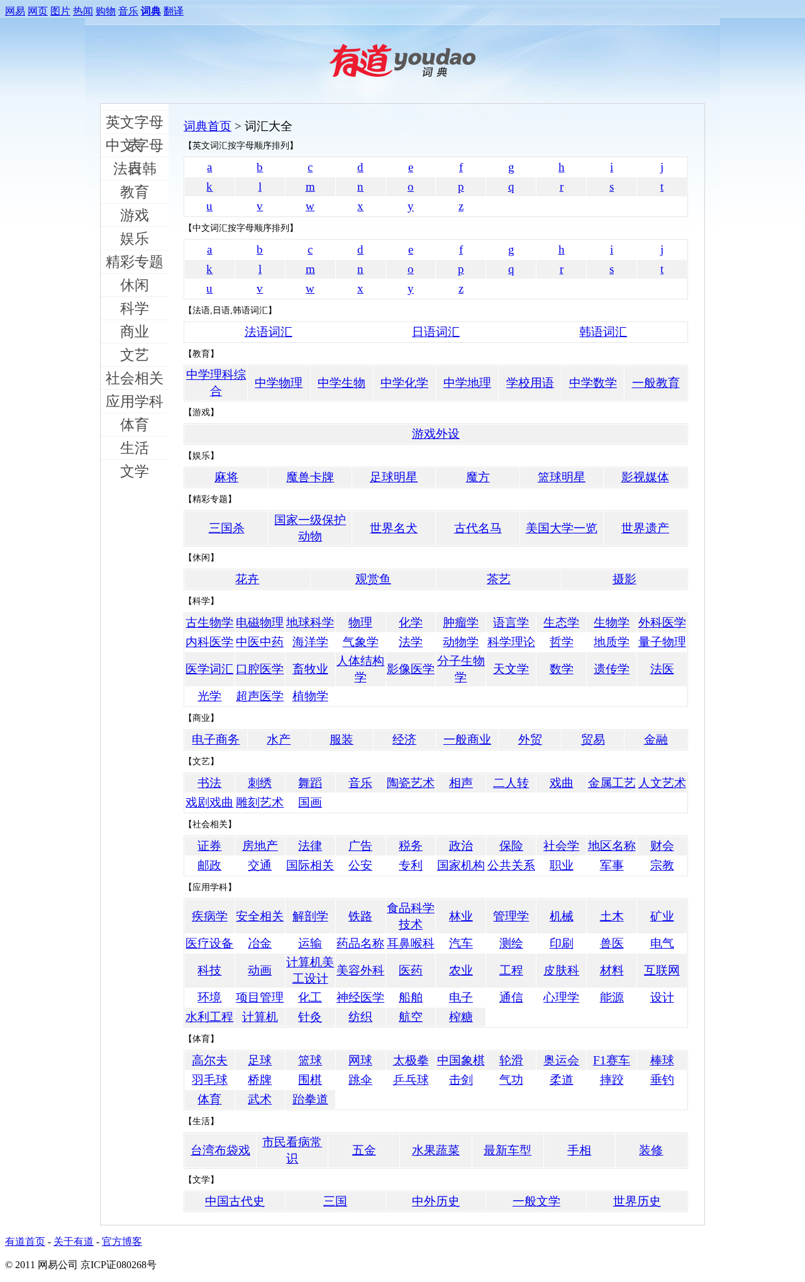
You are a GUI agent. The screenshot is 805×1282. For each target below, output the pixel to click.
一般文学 (536, 1201)
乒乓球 (411, 1079)
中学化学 (404, 382)
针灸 (310, 1016)
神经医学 (360, 997)
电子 (461, 997)
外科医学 (662, 622)
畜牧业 (310, 669)
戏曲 (562, 782)
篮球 (310, 1060)
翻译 (174, 11)
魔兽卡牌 (310, 477)
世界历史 (637, 1201)
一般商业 (467, 739)
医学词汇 (209, 669)
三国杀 (227, 528)
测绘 (511, 943)
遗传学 (612, 669)
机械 (562, 916)
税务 (411, 845)
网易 (15, 11)
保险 (511, 845)
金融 (656, 739)
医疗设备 (209, 943)
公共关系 (511, 865)
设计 (662, 997)
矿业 (662, 916)
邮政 (209, 865)
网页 (38, 11)
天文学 (511, 669)
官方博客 (122, 1241)
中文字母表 (135, 147)
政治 (461, 845)
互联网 (662, 970)
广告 (360, 845)
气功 (511, 1079)
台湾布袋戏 (220, 1150)
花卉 (247, 579)
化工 (310, 997)
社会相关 (135, 378)
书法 (209, 782)
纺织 (360, 1016)
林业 (461, 916)
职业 (562, 865)
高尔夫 (210, 1060)
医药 (411, 970)
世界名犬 (394, 528)
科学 (134, 308)
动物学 (461, 642)
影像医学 (411, 669)
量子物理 (662, 642)
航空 (411, 1016)
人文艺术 (662, 782)
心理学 (561, 997)
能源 (612, 997)
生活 (134, 448)
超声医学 (260, 696)
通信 (511, 997)
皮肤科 (561, 970)
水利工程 (209, 1016)
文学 (134, 471)
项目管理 (260, 997)
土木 (612, 916)
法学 (411, 642)
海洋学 (310, 642)
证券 (209, 845)
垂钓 (662, 1079)
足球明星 (394, 477)
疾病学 (210, 916)
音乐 (128, 11)
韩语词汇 (603, 331)
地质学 (612, 642)
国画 (310, 802)
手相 (579, 1150)
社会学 (561, 845)
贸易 (593, 739)
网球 (360, 1060)
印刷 (562, 943)
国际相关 (310, 865)
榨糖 (461, 1016)
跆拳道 (310, 1099)
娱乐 (134, 238)
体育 (134, 424)
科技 (209, 970)
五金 (364, 1150)
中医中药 (260, 642)
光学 (209, 696)
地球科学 (310, 622)
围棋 (310, 1079)
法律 (310, 845)
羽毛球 (210, 1079)
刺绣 (260, 782)
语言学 (511, 622)
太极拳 (411, 1060)
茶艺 (499, 579)
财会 (662, 845)
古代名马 (478, 528)
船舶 (411, 997)
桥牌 (260, 1079)
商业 (134, 331)
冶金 (260, 943)
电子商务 (216, 739)
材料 (612, 970)
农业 (461, 970)
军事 (612, 865)
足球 (260, 1060)
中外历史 (436, 1201)
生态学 (561, 622)
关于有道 (73, 1241)
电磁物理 (260, 622)
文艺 (134, 355)
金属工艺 (612, 782)
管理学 (511, 916)
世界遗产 (645, 528)
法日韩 (135, 168)
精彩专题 (135, 262)
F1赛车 (611, 1060)
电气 (662, 943)
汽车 (461, 943)
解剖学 (310, 916)
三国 (335, 1201)
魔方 (478, 477)
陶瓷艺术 (411, 782)
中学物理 (279, 382)
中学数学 (593, 382)
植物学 (310, 696)
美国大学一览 (561, 528)
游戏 (134, 215)
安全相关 (260, 916)
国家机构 (461, 865)
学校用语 (530, 382)
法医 (662, 669)
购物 (106, 11)
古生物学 (209, 622)
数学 (562, 669)
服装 (341, 739)
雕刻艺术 (260, 802)
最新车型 (507, 1150)
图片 (60, 11)
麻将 (226, 477)
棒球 (662, 1060)
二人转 (511, 782)
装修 (651, 1150)
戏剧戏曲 (209, 802)
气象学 (361, 642)
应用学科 (135, 401)
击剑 (461, 1079)
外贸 (530, 739)
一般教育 (656, 382)
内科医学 (209, 642)
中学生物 (341, 382)
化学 (411, 622)
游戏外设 (436, 433)
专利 (411, 865)
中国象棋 (461, 1060)
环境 (209, 997)
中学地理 (467, 382)
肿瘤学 (461, 622)
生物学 (612, 622)
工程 (511, 970)
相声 (461, 782)
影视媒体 (645, 477)
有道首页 (25, 1241)
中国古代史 (235, 1201)
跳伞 (360, 1079)
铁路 (360, 916)
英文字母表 (135, 123)
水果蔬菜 (436, 1150)
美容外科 (360, 970)
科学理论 (511, 642)
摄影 (624, 579)
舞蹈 (310, 782)
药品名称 (360, 943)
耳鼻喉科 (411, 943)
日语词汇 (436, 331)
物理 (360, 622)
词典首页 (207, 126)
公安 (360, 865)
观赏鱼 (373, 579)
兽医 (612, 943)
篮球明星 (562, 477)
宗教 (662, 865)
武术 (260, 1099)
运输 (310, 943)
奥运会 (561, 1060)
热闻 (83, 11)
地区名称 (612, 845)
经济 (404, 739)
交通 (260, 865)
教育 (134, 192)
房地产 (260, 845)
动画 (260, 970)
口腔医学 (260, 669)
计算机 (260, 1016)
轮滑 (511, 1060)
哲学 (562, 642)
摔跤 (612, 1079)
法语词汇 (268, 331)
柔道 (562, 1079)
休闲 (134, 285)
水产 (279, 739)
